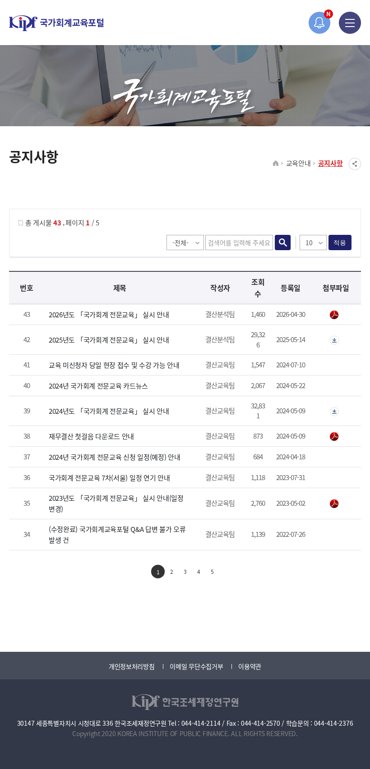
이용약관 (249, 666)
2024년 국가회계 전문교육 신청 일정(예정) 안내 (114, 457)
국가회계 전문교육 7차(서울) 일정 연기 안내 (109, 477)
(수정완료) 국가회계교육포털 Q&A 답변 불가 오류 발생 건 (117, 534)
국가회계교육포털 (56, 23)
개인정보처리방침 (132, 666)
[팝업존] (320, 23)
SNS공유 (355, 164)
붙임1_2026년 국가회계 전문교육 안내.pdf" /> (336, 315)
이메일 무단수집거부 (196, 666)
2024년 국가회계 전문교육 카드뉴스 (98, 385)
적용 (340, 242)
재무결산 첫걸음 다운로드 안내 (91, 436)
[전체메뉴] (350, 23)
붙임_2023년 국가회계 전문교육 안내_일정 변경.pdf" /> (336, 503)
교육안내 (298, 163)
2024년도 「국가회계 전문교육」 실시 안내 (109, 411)
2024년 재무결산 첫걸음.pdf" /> (336, 436)
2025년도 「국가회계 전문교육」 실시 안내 (109, 339)
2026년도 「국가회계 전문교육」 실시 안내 (109, 314)
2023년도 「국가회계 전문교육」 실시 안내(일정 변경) (116, 503)
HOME (276, 163)
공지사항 (330, 163)
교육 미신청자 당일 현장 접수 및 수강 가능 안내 (114, 365)
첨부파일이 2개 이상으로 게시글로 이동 (336, 340)
